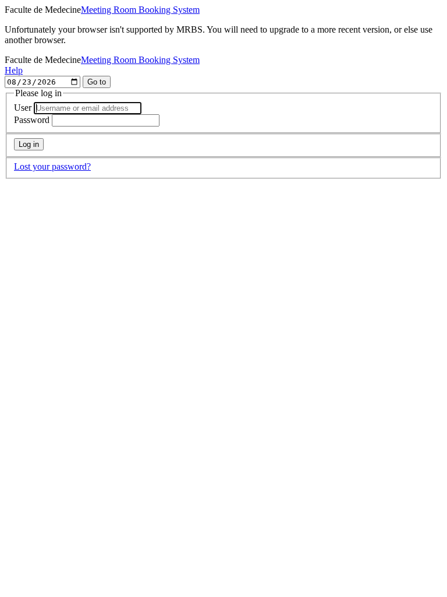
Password (31, 120)
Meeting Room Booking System (140, 10)
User (22, 108)
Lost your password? (52, 166)
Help (14, 70)
